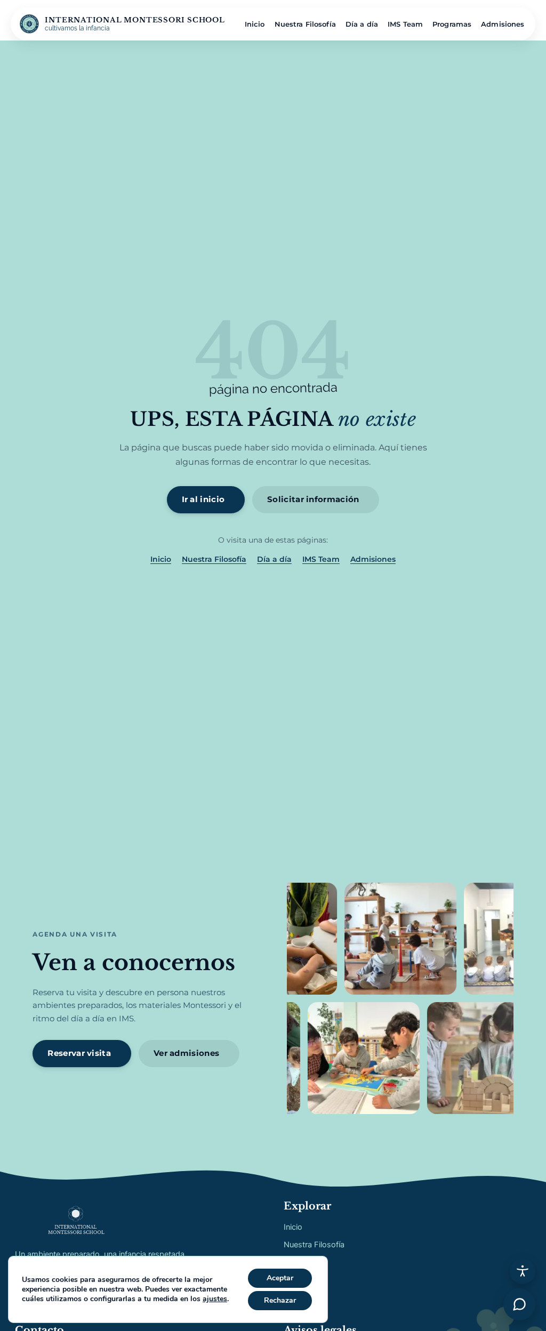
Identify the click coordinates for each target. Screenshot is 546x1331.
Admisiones (502, 24)
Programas (451, 24)
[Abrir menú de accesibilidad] (522, 1271)
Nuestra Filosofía (305, 24)
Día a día (362, 24)
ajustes (215, 1299)
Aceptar (280, 1278)
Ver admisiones (186, 1053)
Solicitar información (313, 499)
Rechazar (280, 1300)
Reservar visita (79, 1053)
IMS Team (405, 24)
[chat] (519, 1304)
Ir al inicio (203, 499)
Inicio (255, 24)
